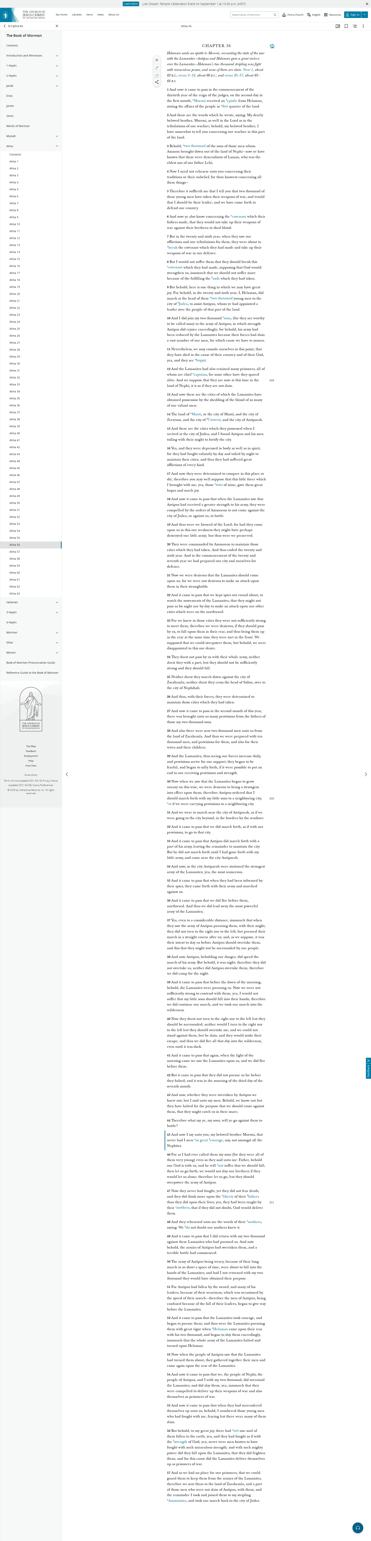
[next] (365, 774)
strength (180, 1441)
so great (202, 1140)
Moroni (200, 100)
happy (201, 360)
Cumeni (214, 419)
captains (200, 374)
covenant (239, 216)
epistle (232, 100)
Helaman (220, 1329)
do (188, 1227)
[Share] (157, 82)
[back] (5, 26)
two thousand (195, 146)
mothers (182, 1207)
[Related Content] (355, 26)
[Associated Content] (272, 46)
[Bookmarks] (346, 26)
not (220, 1165)
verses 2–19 (187, 75)
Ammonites (177, 1500)
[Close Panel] (57, 26)
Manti (196, 414)
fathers (253, 1196)
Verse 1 (248, 70)
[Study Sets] (338, 26)
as (169, 803)
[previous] (67, 774)
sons (227, 318)
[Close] (157, 60)
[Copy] (157, 76)
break (172, 247)
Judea (183, 303)
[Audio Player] (357, 1527)
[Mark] (157, 68)
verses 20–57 (234, 75)
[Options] (363, 26)
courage (216, 1140)
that (225, 106)
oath (216, 278)
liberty (228, 1196)
